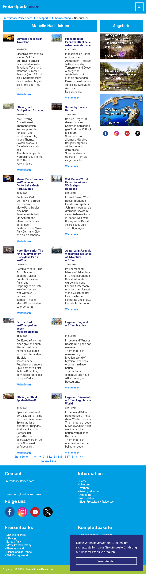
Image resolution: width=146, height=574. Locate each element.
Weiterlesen (24, 94)
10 (42, 456)
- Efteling (10, 538)
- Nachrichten (86, 498)
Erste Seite (21, 456)
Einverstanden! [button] (106, 561)
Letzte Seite (48, 460)
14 (57, 456)
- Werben (83, 487)
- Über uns (84, 484)
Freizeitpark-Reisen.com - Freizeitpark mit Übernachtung (37, 18)
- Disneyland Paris (15, 534)
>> (81, 456)
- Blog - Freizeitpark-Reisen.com (97, 501)
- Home (82, 481)
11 (46, 456)
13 (53, 456)
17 (68, 456)
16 (64, 456)
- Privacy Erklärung (89, 491)
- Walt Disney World (16, 555)
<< (34, 456)
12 (50, 456)
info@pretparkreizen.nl (27, 494)
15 (61, 456)
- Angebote (84, 494)
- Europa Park (13, 541)
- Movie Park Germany (18, 545)
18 (71, 456)
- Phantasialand (14, 548)
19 (75, 456)
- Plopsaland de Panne (18, 551)
